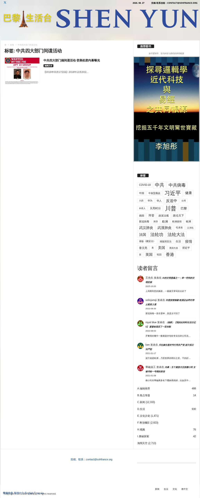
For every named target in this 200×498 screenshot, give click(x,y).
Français (39, 493)
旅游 (156, 221)
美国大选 (173, 248)
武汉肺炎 (146, 228)
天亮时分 (155, 208)
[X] (5, 3)
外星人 (142, 208)
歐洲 (188, 221)
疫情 (188, 241)
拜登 (151, 215)
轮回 (159, 254)
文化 (175, 488)
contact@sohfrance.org (99, 459)
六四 (141, 200)
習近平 (186, 247)
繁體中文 (19, 493)
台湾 (183, 200)
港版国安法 (165, 241)
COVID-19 (145, 184)
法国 (142, 235)
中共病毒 (177, 185)
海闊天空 (48, 65)
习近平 (172, 193)
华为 (150, 200)
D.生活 (141, 409)
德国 (141, 215)
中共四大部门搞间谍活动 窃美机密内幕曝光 (72, 60)
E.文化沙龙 (143, 415)
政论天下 (178, 215)
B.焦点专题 (143, 395)
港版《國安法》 (147, 241)
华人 (159, 200)
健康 (188, 193)
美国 (161, 248)
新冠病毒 (144, 221)
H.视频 (141, 429)
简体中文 (8, 493)
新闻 (157, 488)
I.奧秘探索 (143, 436)
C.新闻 (141, 402)
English (29, 493)
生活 (178, 241)
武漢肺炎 (164, 228)
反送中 (171, 201)
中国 (141, 193)
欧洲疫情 (177, 221)
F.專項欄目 (143, 422)
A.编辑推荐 (143, 388)
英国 (149, 254)
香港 (170, 254)
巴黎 (184, 208)
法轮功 (156, 234)
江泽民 (190, 228)
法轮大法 (176, 234)
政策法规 (164, 215)
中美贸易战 (154, 193)
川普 (170, 208)
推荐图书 (145, 46)
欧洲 (165, 221)
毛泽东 (179, 227)
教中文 (184, 488)
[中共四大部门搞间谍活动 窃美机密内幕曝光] (22, 71)
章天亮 (143, 247)
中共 (159, 185)
